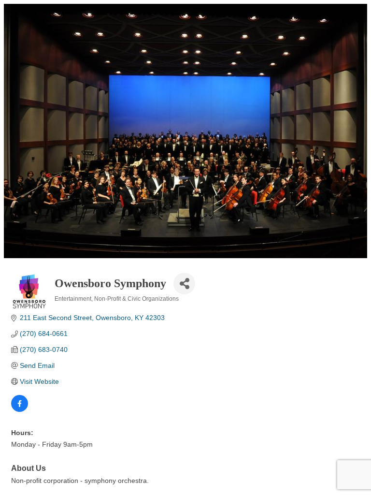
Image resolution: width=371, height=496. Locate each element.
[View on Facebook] (19, 409)
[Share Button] (184, 283)
